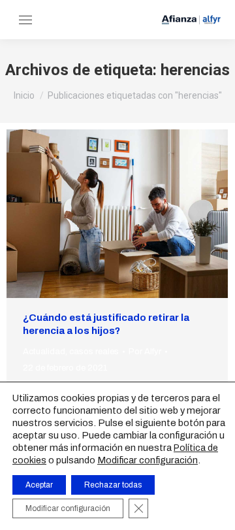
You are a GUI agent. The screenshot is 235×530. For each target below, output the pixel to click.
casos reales (94, 351)
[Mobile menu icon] (25, 20)
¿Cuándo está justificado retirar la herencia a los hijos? (106, 324)
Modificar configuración (147, 460)
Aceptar (39, 484)
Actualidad (44, 351)
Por (145, 351)
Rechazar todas (113, 484)
